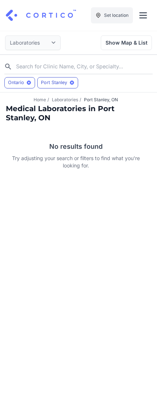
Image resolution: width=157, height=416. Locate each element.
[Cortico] (41, 15)
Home (40, 99)
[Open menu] (143, 15)
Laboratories (65, 99)
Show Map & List (127, 42)
